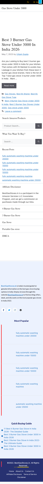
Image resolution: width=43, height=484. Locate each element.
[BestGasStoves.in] (6, 2)
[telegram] (20, 310)
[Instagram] (15, 310)
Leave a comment (13, 111)
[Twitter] (9, 310)
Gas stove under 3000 (18, 108)
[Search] (38, 126)
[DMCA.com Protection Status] (19, 257)
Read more (9, 85)
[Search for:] (18, 126)
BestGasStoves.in (8, 286)
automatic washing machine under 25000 (21, 180)
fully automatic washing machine (17, 176)
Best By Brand (23, 94)
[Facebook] (3, 310)
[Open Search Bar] (28, 2)
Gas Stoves (10, 94)
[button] (40, 2)
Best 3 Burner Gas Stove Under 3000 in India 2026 (19, 44)
